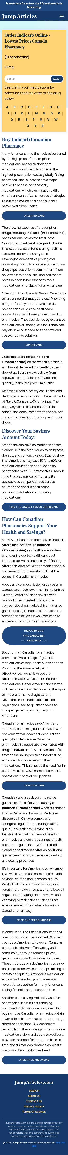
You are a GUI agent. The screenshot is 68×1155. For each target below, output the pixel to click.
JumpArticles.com (34, 1082)
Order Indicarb (34, 215)
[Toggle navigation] (62, 16)
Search (57, 78)
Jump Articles (19, 16)
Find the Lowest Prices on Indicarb (34, 506)
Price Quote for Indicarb (34, 920)
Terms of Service (34, 1112)
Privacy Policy (34, 1106)
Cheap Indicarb (34, 785)
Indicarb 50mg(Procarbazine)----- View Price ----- (34, 635)
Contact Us (34, 1101)
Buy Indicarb (34, 344)
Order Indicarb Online (34, 1059)
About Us (34, 1096)
